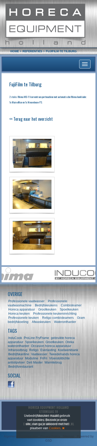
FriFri (43, 358)
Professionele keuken (23, 318)
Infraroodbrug (17, 350)
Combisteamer (71, 305)
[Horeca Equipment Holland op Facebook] (11, 384)
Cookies (55, 428)
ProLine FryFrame (36, 338)
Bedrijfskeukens (46, 305)
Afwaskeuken (41, 322)
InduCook (15, 338)
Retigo (34, 350)
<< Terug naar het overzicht (31, 119)
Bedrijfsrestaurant (20, 366)
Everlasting (48, 350)
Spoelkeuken (69, 309)
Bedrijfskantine (18, 354)
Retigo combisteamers (58, 318)
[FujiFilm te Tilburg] (32, 154)
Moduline (31, 358)
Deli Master (35, 362)
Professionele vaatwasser (26, 301)
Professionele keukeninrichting (55, 313)
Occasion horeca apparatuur (51, 346)
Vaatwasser (39, 354)
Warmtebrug (53, 362)
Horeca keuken (19, 313)
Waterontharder (65, 322)
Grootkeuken (47, 309)
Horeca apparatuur (21, 309)
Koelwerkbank (68, 350)
